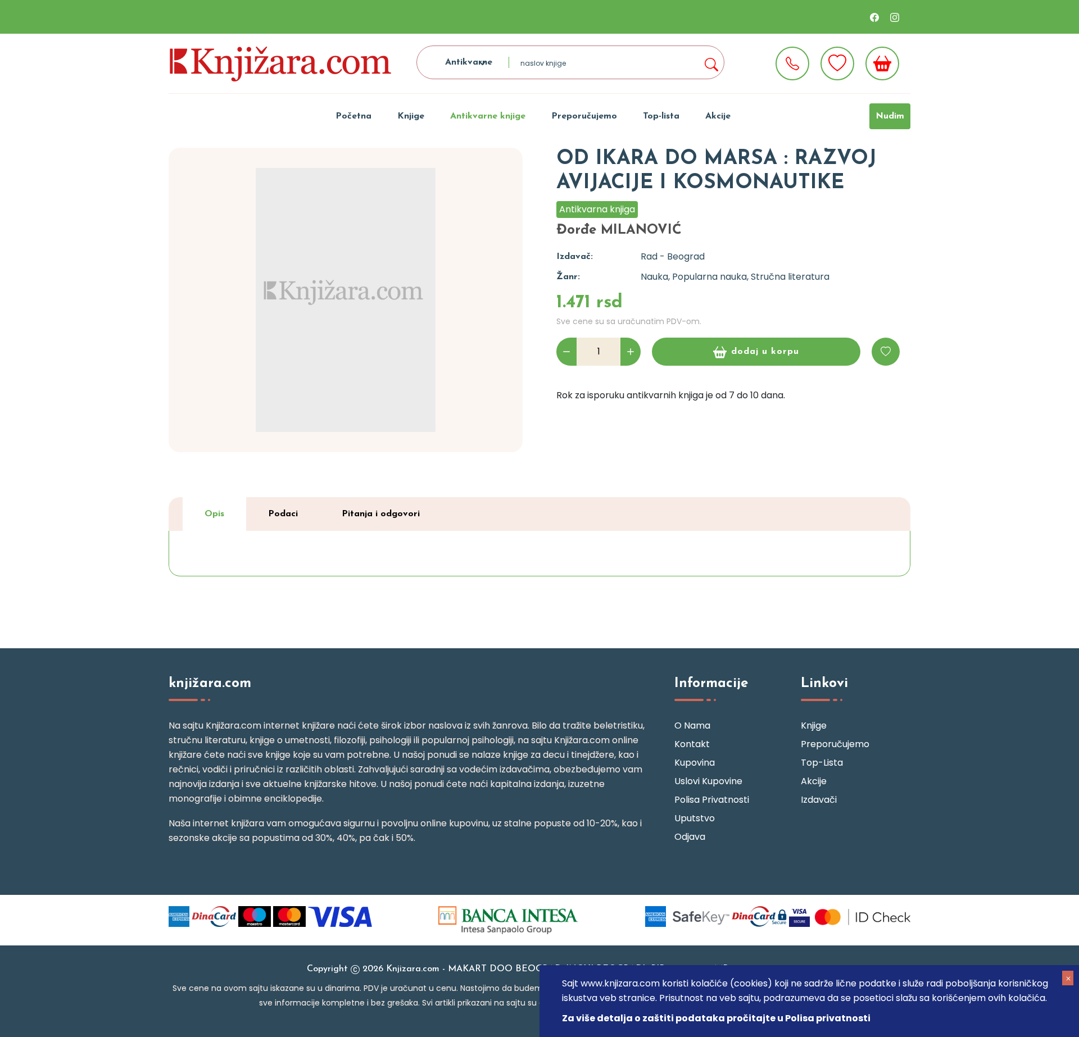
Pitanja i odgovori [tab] (381, 514)
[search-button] (710, 62)
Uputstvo (694, 818)
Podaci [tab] (283, 514)
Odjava (689, 836)
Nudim (890, 116)
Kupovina (694, 762)
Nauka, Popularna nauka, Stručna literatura (735, 276)
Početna (353, 116)
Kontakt (692, 744)
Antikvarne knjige (487, 116)
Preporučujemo (584, 116)
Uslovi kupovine (708, 781)
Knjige (410, 116)
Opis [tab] (214, 514)
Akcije (718, 116)
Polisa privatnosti (711, 799)
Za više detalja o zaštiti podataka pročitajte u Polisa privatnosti (716, 1018)
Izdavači (819, 799)
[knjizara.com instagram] (894, 17)
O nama (692, 725)
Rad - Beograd (673, 256)
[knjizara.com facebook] (874, 17)
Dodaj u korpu (765, 351)
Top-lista (661, 116)
